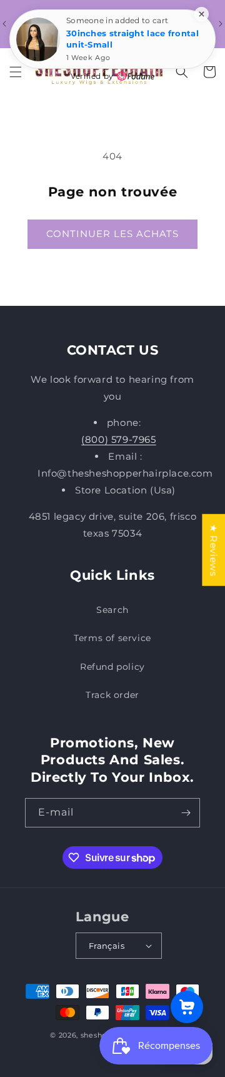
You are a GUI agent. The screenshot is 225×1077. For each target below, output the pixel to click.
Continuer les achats (112, 234)
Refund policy (112, 666)
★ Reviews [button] (213, 550)
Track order (112, 694)
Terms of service (112, 638)
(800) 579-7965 (118, 439)
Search (112, 609)
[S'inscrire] (185, 812)
